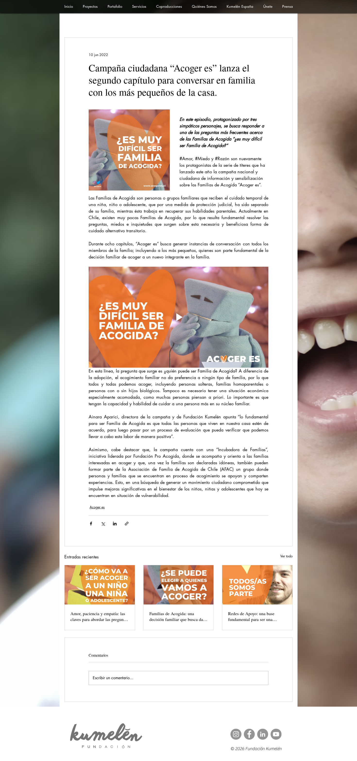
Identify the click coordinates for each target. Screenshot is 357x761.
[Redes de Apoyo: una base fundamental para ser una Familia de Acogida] (257, 584)
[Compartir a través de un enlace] (126, 523)
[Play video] (178, 317)
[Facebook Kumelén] (249, 734)
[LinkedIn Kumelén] (262, 734)
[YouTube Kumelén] (276, 734)
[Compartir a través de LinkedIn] (114, 523)
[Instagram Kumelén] (235, 734)
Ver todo (286, 556)
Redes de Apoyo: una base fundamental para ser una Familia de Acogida (251, 616)
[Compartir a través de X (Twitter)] (103, 523)
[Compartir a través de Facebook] (91, 523)
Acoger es (97, 507)
